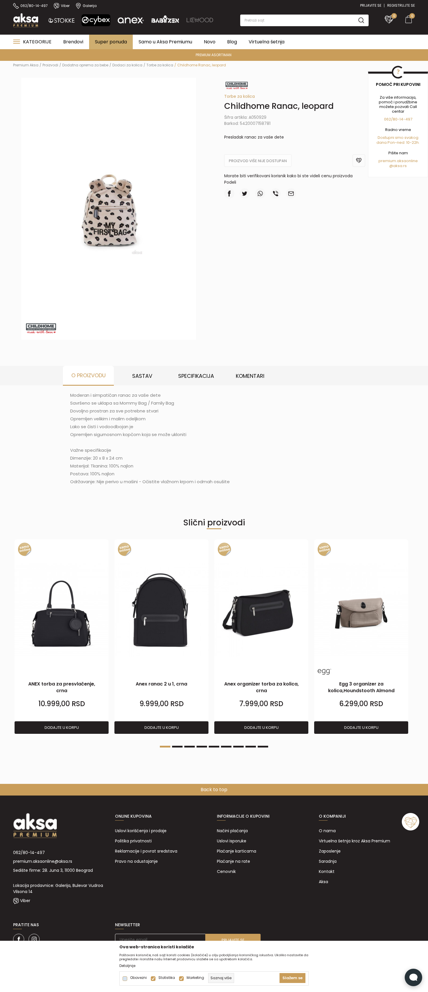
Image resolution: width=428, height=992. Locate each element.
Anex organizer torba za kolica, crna (261, 687)
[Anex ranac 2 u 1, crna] (161, 610)
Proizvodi (50, 65)
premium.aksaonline (398, 161)
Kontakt (327, 871)
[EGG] (324, 672)
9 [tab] (263, 746)
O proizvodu (88, 375)
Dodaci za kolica (127, 65)
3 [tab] (189, 746)
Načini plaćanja (232, 831)
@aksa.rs (398, 166)
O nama (327, 831)
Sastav (142, 376)
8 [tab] (250, 746)
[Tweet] (245, 193)
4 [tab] (202, 746)
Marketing (195, 977)
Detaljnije (127, 966)
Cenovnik (226, 871)
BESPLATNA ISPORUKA (395, 54)
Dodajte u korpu (62, 727)
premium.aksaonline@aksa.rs (42, 861)
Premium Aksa (25, 65)
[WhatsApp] (260, 193)
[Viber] (275, 193)
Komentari (250, 376)
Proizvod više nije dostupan (258, 161)
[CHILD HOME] (41, 327)
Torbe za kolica (159, 65)
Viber (25, 901)
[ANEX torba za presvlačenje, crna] (62, 610)
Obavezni (138, 977)
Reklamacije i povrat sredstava (146, 851)
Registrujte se (401, 5)
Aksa (323, 882)
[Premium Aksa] (25, 20)
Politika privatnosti (133, 841)
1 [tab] (165, 746)
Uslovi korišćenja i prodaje (141, 831)
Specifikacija (196, 376)
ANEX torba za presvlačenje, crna (61, 687)
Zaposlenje (330, 851)
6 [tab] (226, 746)
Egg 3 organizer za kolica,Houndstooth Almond (361, 687)
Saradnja (328, 861)
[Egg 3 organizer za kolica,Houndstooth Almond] (361, 610)
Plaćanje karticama (236, 851)
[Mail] (291, 193)
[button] (304, 20)
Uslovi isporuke (231, 841)
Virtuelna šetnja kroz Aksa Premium (354, 841)
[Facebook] (229, 193)
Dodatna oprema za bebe (85, 65)
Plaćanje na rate (233, 861)
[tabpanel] (62, 636)
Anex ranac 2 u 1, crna (161, 684)
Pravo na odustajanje (136, 861)
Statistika (166, 977)
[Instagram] (34, 939)
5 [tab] (214, 746)
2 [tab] (177, 746)
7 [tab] (238, 746)
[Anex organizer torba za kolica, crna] (261, 610)
